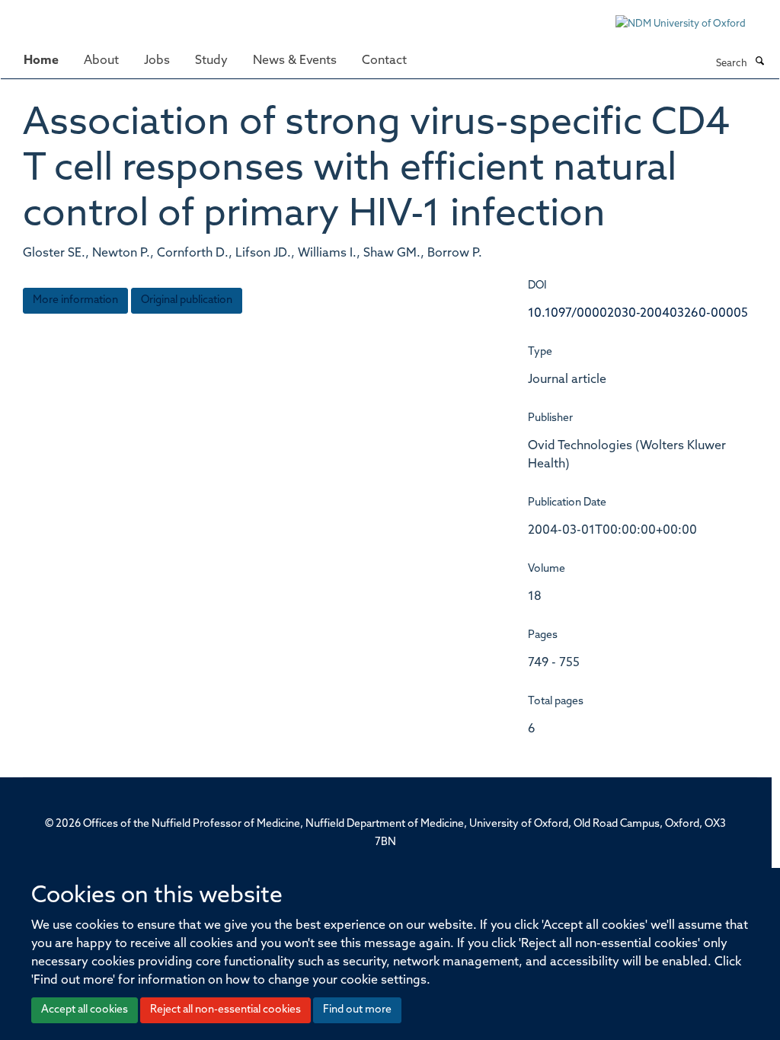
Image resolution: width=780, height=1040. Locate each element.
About (101, 61)
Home (41, 61)
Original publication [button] (186, 300)
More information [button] (75, 300)
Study (211, 61)
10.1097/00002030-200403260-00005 (638, 314)
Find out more (357, 1010)
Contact (384, 61)
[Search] (759, 62)
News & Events (295, 61)
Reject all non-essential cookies (225, 1010)
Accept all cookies (84, 1010)
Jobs (157, 61)
